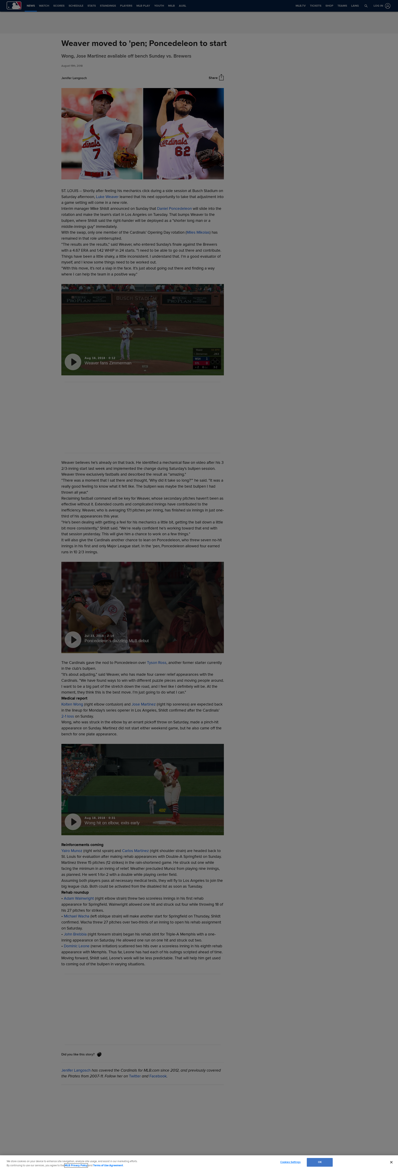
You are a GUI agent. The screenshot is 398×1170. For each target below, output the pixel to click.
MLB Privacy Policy (76, 1165)
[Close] (391, 1162)
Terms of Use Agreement (108, 1165)
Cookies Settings (290, 1162)
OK (320, 1162)
